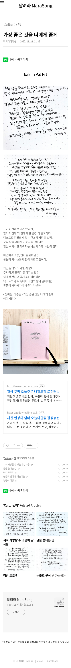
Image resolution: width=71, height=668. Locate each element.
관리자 (40, 661)
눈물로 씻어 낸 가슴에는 (14, 476)
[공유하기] (14, 445)
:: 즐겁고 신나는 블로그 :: (20, 604)
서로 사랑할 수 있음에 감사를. (16, 464)
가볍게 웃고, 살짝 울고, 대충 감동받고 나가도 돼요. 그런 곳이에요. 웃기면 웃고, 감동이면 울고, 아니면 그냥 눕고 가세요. (35, 425)
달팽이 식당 (8, 480)
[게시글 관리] (18, 445)
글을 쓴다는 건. (10, 468)
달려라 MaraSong (35, 5)
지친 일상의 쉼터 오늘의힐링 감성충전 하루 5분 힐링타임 (35, 418)
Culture (7, 458)
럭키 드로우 (8, 472)
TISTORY (28, 661)
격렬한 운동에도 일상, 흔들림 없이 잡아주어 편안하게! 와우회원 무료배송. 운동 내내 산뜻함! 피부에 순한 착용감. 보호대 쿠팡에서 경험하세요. (34, 398)
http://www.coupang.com (22, 386)
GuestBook (52, 661)
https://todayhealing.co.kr (22, 412)
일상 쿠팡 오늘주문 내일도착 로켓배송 (33, 391)
